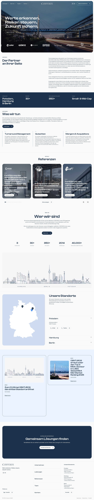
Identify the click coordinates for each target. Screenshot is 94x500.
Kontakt (90, 498)
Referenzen (39, 479)
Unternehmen (39, 465)
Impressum (79, 498)
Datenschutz (84, 498)
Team (36, 485)
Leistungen (4, 3)
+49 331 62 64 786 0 (69, 473)
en (74, 3)
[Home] (47, 4)
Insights (19, 3)
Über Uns (12, 3)
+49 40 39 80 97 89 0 (69, 480)
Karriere (25, 3)
